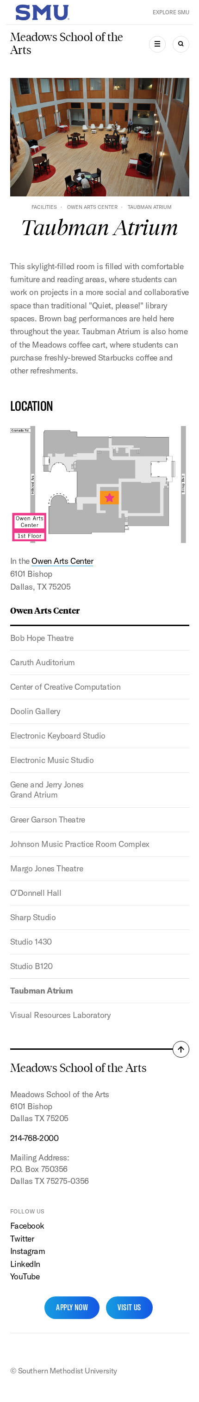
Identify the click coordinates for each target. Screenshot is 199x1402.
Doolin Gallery (35, 711)
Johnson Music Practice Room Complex (80, 844)
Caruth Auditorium (42, 662)
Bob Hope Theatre (42, 638)
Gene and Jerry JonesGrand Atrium (47, 789)
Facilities (44, 207)
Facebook (27, 1225)
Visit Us (129, 1307)
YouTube (25, 1276)
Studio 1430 (31, 941)
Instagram (27, 1251)
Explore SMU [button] (171, 12)
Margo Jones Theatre (46, 868)
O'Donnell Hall (36, 892)
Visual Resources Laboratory (60, 1015)
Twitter (22, 1238)
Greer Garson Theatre (47, 819)
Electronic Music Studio (52, 760)
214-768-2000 (34, 1138)
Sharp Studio (33, 917)
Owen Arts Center (92, 207)
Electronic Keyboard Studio (58, 735)
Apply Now (72, 1307)
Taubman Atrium (41, 990)
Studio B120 (31, 966)
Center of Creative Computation (65, 686)
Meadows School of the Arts (66, 43)
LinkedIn (25, 1264)
